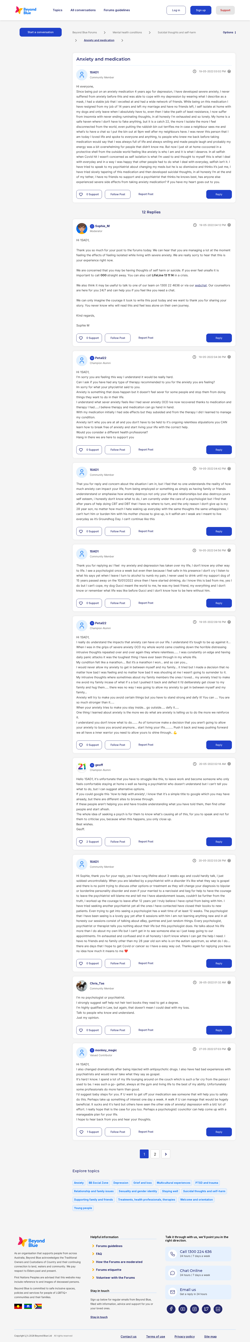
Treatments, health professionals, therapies (146, 1199)
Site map (210, 1336)
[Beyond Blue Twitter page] (206, 1316)
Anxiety (79, 1182)
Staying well (170, 1191)
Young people (83, 1208)
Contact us (129, 1336)
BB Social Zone (98, 1182)
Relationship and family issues (94, 1191)
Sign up (201, 10)
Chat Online (191, 1270)
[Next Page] (165, 1154)
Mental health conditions (127, 32)
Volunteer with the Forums (115, 1277)
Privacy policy (185, 1336)
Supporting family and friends (93, 1199)
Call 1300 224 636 (196, 1251)
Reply (219, 194)
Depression (120, 1182)
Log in (176, 10)
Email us (188, 1289)
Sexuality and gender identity (138, 1191)
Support (225, 10)
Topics (57, 10)
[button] (81, 194)
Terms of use (155, 1336)
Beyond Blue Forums (30, 10)
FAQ (99, 1254)
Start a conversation (41, 32)
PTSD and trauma (206, 1182)
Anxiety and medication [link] (99, 40)
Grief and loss (142, 1182)
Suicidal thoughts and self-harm (177, 32)
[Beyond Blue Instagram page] (194, 1316)
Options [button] (228, 32)
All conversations (83, 10)
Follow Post (118, 194)
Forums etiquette (108, 1270)
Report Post (146, 194)
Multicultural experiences (173, 1182)
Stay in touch (99, 1317)
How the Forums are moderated (119, 1262)
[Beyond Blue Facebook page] (171, 1316)
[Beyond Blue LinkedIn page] (218, 1316)
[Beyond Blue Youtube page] (183, 1316)
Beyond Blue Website (31, 1242)
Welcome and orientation (196, 1199)
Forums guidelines (117, 10)
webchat (201, 285)
